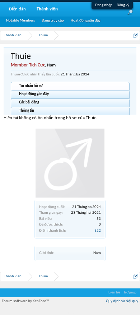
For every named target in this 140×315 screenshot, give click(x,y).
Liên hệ (114, 293)
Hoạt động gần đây (34, 94)
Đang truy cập (53, 21)
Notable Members (20, 21)
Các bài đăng (29, 103)
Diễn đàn (17, 9)
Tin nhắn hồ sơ (31, 86)
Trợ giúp (129, 293)
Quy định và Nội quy (122, 301)
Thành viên (47, 9)
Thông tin (26, 111)
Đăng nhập (103, 5)
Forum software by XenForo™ (25, 301)
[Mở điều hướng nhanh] (135, 35)
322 (97, 231)
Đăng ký (123, 5)
